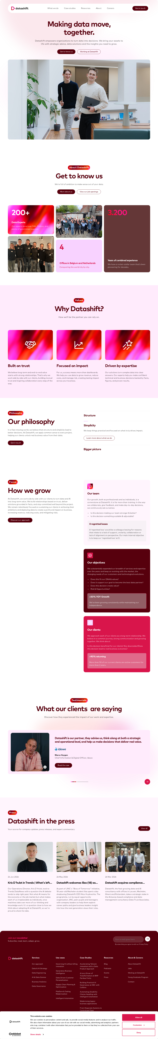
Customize (137, 1025)
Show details (35, 1034)
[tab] (117, 415)
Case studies (70, 8)
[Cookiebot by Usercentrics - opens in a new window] (15, 1034)
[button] (73, 781)
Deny (139, 1033)
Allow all (138, 1017)
